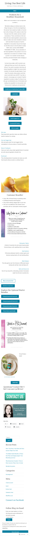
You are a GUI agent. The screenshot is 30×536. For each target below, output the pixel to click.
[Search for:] (13, 437)
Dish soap (3, 132)
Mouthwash (4, 156)
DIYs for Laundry (15, 128)
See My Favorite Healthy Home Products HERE (15, 89)
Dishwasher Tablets (24, 243)
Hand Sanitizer (25, 251)
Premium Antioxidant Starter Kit (10, 306)
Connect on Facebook (15, 500)
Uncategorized (9, 474)
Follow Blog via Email (15, 508)
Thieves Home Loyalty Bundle (9, 311)
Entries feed (9, 489)
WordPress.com (9, 495)
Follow (9, 519)
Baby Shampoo (25, 261)
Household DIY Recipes (15, 123)
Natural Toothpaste (5, 148)
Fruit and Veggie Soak (6, 140)
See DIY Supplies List (15, 118)
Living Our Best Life (15, 3)
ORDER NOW (15, 382)
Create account (9, 482)
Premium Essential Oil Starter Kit (10, 296)
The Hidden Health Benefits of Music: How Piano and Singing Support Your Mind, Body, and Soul (14, 455)
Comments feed (9, 492)
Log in (7, 486)
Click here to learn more (8, 285)
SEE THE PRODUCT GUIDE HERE (9, 376)
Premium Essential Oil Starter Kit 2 (10, 301)
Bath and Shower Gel (24, 269)
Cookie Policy (5, 528)
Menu (17, 10)
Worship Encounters (10, 466)
